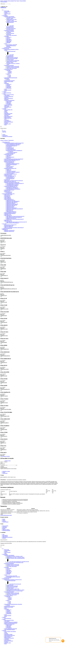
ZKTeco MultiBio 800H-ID (5, 358)
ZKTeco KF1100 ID (4, 338)
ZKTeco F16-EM (3, 305)
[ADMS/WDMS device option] (5, 235)
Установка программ (6, 530)
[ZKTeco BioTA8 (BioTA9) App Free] (6, 282)
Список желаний (11, 0)
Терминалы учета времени (7, 136)
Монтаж (3, 528)
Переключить (11, 140)
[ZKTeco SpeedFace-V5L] (5, 389)
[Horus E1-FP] (3, 241)
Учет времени (5, 135)
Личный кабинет (23, 0)
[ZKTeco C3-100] (3, 295)
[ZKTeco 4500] (3, 262)
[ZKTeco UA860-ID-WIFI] (4, 416)
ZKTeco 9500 (3, 271)
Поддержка (4, 526)
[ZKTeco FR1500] (3, 315)
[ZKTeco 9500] (3, 268)
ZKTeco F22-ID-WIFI (4, 311)
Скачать (3, 472)
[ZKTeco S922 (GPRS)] (4, 369)
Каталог (1, 0)
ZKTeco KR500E (3, 345)
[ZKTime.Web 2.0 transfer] (5, 456)
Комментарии (4, 473)
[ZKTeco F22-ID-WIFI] (4, 308)
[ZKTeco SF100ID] (3, 375)
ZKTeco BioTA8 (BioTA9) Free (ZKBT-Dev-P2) (9, 291)
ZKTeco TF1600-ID (4, 398)
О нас (3, 534)
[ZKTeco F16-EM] (3, 302)
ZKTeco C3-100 (3, 298)
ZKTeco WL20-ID (3, 439)
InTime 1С (2, 251)
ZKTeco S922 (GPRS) (4, 372)
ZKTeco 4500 (3, 264)
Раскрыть (6, 140)
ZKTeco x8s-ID (3, 452)
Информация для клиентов (7, 537)
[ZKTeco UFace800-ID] (4, 422)
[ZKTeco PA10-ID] (3, 362)
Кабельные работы (5, 529)
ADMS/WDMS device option (6, 238)
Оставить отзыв (8, 460)
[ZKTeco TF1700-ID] (4, 402)
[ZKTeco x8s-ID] (3, 449)
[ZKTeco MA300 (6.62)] (4, 349)
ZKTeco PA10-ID (3, 365)
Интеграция (4, 527)
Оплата (3, 520)
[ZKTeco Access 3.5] (4, 275)
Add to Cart (2, 247)
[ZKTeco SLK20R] (3, 382)
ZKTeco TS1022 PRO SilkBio (6, 412)
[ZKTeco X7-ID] (3, 442)
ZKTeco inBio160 (3, 325)
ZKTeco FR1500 (3, 318)
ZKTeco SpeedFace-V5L (5, 392)
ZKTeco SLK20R (3, 385)
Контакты (4, 538)
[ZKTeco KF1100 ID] (4, 335)
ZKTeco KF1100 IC (4, 331)
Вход (15, 0)
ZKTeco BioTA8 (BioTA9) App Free (7, 285)
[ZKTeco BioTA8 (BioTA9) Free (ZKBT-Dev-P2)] (8, 288)
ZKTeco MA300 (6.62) (4, 352)
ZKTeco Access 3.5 (4, 278)
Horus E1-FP (3, 244)
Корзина (5, 0)
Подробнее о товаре (6, 471)
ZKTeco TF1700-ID (4, 405)
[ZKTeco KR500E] (3, 342)
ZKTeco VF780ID (3, 432)
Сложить (2, 140)
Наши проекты (5, 536)
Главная (3, 134)
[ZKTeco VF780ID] (3, 429)
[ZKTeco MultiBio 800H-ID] (5, 355)
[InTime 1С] (2, 248)
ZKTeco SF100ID (3, 378)
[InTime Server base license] (5, 255)
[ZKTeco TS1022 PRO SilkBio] (5, 409)
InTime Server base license (5, 258)
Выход (18, 0)
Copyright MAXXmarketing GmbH (6, 515)
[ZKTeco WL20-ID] (3, 436)
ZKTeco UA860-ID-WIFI (5, 419)
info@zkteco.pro (3, 7)
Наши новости (5, 535)
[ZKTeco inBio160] (3, 322)
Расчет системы (5, 525)
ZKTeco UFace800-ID (4, 425)
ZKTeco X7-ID (3, 445)
